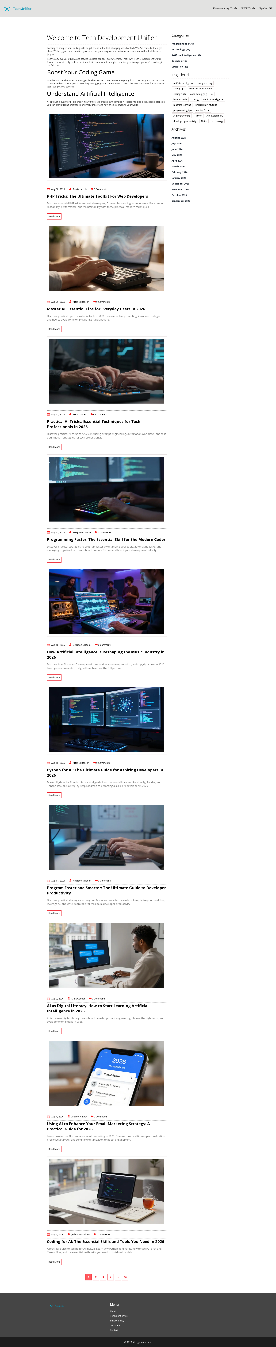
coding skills (179, 93)
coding (195, 99)
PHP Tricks (248, 8)
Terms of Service (119, 1315)
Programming (183, 43)
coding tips (179, 88)
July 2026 (176, 143)
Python (198, 115)
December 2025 (180, 183)
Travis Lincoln (80, 189)
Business (179, 60)
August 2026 (179, 137)
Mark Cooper (79, 414)
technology (217, 121)
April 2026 (177, 160)
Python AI (265, 8)
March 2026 (178, 166)
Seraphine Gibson (82, 532)
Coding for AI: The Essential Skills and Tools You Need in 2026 (105, 1241)
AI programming (181, 115)
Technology (181, 49)
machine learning (182, 104)
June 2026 (177, 149)
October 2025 (179, 195)
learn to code (180, 99)
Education (180, 66)
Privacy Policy (117, 1320)
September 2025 (181, 200)
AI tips (204, 121)
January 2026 (179, 177)
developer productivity (184, 121)
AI (212, 93)
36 (125, 1277)
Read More (54, 216)
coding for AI (203, 110)
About (113, 1311)
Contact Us (116, 1330)
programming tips (182, 110)
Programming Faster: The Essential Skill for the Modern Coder (106, 539)
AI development (215, 115)
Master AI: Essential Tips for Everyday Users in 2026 (96, 308)
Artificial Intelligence (186, 55)
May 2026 (177, 154)
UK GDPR (115, 1325)
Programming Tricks (225, 8)
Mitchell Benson (81, 301)
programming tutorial (206, 104)
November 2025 (180, 189)
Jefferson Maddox (82, 644)
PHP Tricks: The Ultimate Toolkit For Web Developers (97, 196)
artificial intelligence (183, 83)
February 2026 (179, 172)
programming (205, 83)
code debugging (198, 93)
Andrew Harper (79, 1116)
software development (201, 88)
